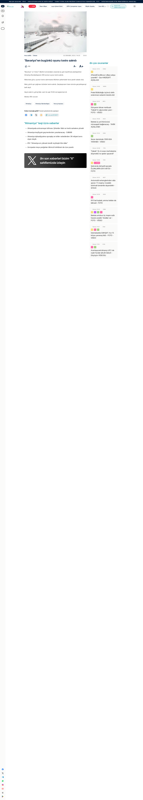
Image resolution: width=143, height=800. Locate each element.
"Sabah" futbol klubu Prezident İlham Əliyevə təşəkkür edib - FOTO (64, 1)
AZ (3, 6)
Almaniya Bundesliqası (42, 103)
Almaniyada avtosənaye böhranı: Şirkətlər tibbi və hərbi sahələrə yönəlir (55, 128)
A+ (81, 66)
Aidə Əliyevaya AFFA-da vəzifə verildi (27, 1)
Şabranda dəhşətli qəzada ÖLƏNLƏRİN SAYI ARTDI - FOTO (101, 168)
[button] (108, 6)
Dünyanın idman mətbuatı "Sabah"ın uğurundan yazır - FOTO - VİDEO (102, 109)
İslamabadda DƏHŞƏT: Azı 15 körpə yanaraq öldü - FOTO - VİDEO (102, 235)
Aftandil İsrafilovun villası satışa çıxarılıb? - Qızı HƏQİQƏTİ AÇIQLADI (103, 77)
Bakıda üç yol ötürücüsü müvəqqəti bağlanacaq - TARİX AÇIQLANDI (103, 124)
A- (75, 66)
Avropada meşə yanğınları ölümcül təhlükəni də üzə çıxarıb (50, 147)
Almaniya (28, 103)
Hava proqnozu (58, 103)
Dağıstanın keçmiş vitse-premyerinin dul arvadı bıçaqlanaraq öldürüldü (113, 1)
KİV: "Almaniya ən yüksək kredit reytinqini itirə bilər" (47, 143)
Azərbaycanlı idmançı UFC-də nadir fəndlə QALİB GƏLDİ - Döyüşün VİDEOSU (102, 252)
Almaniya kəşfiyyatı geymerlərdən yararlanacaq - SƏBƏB (49, 132)
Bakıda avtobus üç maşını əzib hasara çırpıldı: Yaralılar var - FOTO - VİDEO (102, 217)
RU (3, 11)
